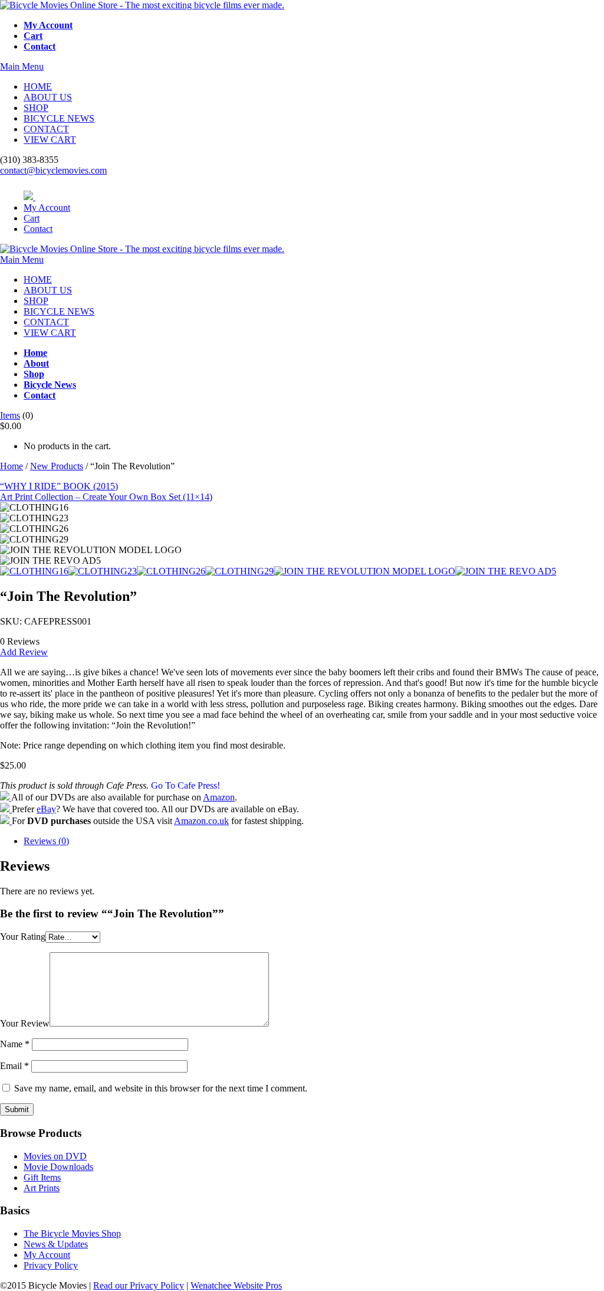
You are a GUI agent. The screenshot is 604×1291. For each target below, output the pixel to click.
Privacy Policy (51, 1265)
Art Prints (42, 1188)
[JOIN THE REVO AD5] (505, 571)
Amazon (219, 797)
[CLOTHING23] (102, 571)
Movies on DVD (55, 1156)
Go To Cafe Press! (185, 785)
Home (11, 466)
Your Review (25, 1023)
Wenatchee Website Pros (236, 1285)
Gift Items (42, 1177)
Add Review (24, 652)
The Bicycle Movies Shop (72, 1233)
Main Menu (22, 66)
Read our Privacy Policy (138, 1285)
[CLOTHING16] (34, 571)
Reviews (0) (46, 841)
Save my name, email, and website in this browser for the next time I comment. (160, 1088)
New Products (56, 466)
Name (14, 1044)
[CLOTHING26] (171, 571)
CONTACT (46, 129)
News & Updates (56, 1244)
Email (14, 1066)
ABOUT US (48, 97)
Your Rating (22, 937)
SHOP (36, 108)
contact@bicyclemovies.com (53, 170)
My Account (47, 207)
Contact (38, 229)
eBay (46, 809)
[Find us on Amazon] (5, 797)
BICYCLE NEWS (59, 118)
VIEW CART (50, 140)
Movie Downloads (58, 1167)
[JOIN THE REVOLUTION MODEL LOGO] (364, 571)
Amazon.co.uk (201, 821)
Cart (32, 218)
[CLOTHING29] (239, 571)
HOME (38, 86)
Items (10, 415)
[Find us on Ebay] (6, 809)
